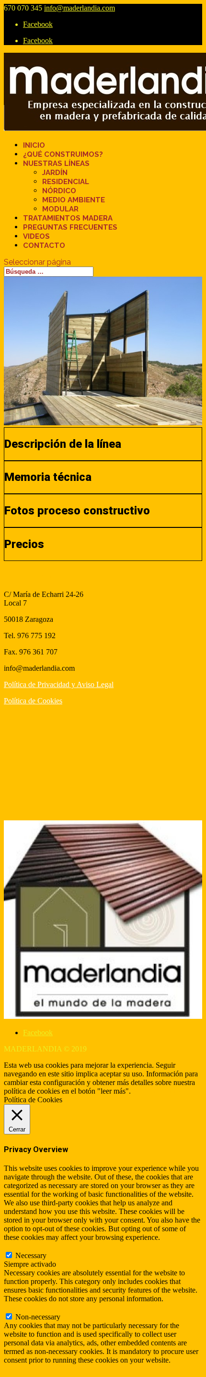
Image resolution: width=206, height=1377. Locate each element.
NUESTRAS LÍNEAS (56, 163)
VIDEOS (36, 236)
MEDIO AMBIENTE (73, 200)
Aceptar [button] (144, 1091)
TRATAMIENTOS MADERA (68, 218)
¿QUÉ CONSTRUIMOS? (63, 154)
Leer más (172, 1091)
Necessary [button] (19, 1246)
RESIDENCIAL (65, 181)
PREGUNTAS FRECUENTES (70, 227)
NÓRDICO (59, 191)
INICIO (34, 145)
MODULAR (60, 209)
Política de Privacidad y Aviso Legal (59, 684)
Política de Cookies (33, 701)
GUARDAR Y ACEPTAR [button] (45, 1369)
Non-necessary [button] (26, 1307)
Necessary (30, 1255)
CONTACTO (44, 245)
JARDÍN (55, 172)
